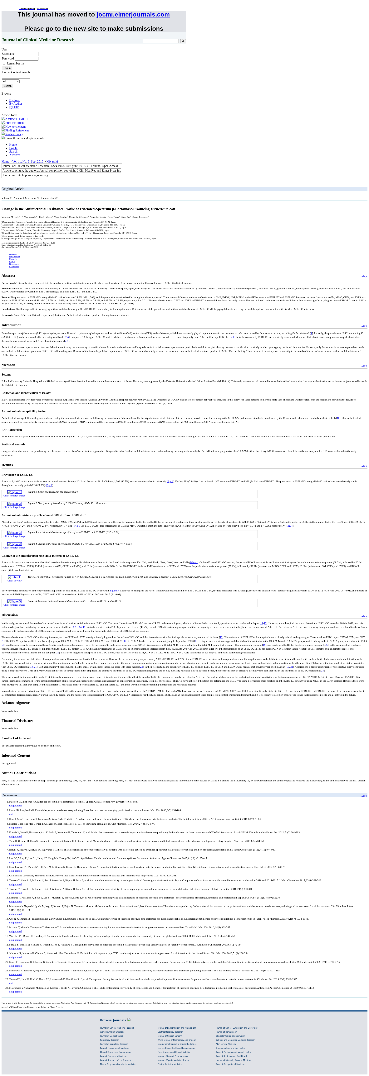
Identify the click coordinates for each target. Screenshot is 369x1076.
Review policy (14, 134)
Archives (14, 155)
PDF (28, 119)
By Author (15, 103)
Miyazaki (52, 161)
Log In (13, 148)
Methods (13, 259)
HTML (20, 119)
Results (12, 262)
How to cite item (15, 126)
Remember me (15, 63)
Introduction (14, 257)
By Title (14, 107)
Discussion (14, 264)
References (14, 267)
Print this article (14, 122)
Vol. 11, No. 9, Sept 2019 (27, 161)
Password (8, 58)
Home (13, 144)
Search (13, 151)
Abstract (10, 119)
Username (8, 53)
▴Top (364, 276)
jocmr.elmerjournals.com (133, 14)
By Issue (14, 100)
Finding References (17, 130)
